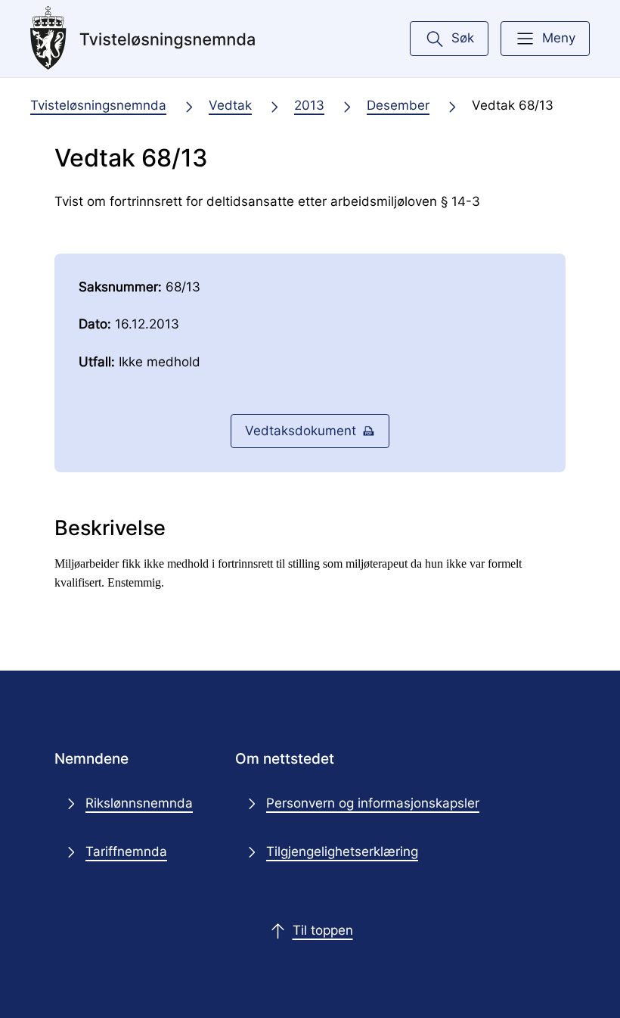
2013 (309, 105)
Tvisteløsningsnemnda (98, 105)
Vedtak (230, 105)
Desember (398, 105)
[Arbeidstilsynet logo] (143, 38)
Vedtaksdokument (300, 430)
